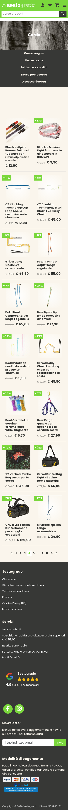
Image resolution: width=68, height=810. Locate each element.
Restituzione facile (14, 645)
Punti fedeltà (11, 657)
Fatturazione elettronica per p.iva (25, 651)
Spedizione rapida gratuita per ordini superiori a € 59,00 (33, 637)
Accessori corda (34, 81)
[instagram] (19, 708)
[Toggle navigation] (64, 5)
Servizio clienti (11, 629)
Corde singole (34, 53)
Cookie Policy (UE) (14, 603)
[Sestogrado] (18, 6)
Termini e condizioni (15, 591)
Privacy (7, 597)
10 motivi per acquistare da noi (23, 585)
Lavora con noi (12, 609)
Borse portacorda (34, 74)
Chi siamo (9, 579)
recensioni (30, 685)
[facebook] (8, 708)
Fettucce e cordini (34, 67)
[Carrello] (57, 5)
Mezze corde (34, 60)
